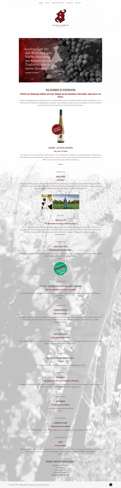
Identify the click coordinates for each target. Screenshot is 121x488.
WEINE (47, 3)
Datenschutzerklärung (43, 485)
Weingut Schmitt (23, 485)
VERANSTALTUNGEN (58, 3)
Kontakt (78, 3)
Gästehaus (69, 3)
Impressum (32, 485)
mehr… (60, 191)
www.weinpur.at (60, 234)
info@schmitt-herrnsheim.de (60, 475)
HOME (41, 3)
